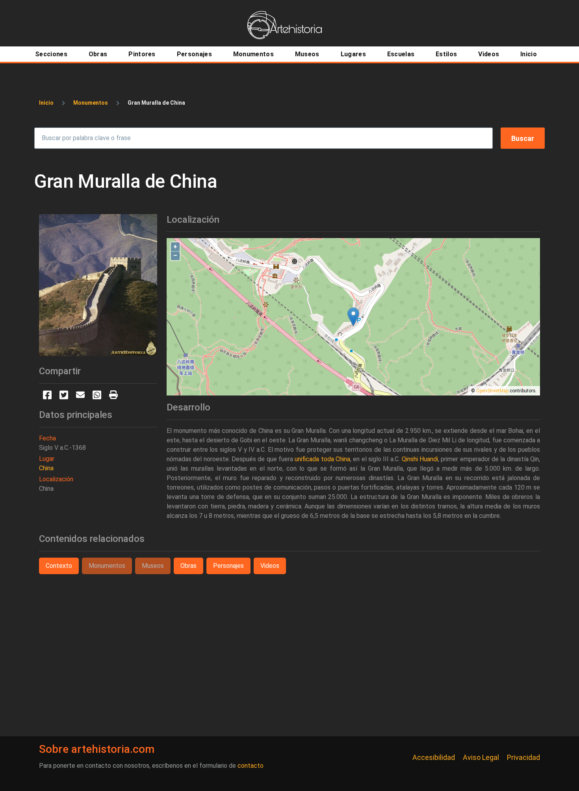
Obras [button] (188, 565)
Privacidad (523, 757)
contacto (251, 765)
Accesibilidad (433, 757)
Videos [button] (269, 565)
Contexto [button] (59, 565)
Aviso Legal (481, 757)
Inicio (46, 103)
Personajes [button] (228, 565)
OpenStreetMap (492, 391)
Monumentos (90, 103)
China (46, 468)
